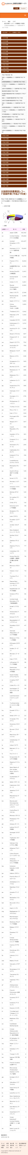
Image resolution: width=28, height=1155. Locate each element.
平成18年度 (5, 162)
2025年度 (5, 37)
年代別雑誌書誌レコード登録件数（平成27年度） (13, 114)
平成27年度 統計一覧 (7, 74)
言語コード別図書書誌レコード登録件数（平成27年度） (13, 78)
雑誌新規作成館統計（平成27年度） (10, 116)
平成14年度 (5, 175)
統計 (9, 21)
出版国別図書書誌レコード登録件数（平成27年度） (13, 81)
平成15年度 (5, 172)
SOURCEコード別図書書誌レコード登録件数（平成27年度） (13, 85)
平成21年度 (5, 152)
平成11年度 (5, 186)
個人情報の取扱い (12, 1145)
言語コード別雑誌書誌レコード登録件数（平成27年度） (13, 104)
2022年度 (5, 48)
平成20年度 (5, 155)
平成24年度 (5, 142)
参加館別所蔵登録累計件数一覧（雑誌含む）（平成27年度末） (14, 94)
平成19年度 (5, 159)
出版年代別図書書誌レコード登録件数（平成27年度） (14, 88)
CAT (14, 21)
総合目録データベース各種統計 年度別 (14, 23)
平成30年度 (5, 61)
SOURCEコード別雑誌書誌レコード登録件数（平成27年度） (13, 110)
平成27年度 (6, 71)
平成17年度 (5, 165)
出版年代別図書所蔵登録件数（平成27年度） (12, 100)
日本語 (16, 8)
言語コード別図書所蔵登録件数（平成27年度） (12, 97)
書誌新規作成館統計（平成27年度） (10, 91)
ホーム (4, 21)
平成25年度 (5, 138)
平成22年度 (5, 149)
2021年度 (5, 51)
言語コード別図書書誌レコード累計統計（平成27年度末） (13, 120)
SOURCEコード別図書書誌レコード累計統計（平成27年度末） (13, 127)
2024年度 (5, 41)
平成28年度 (5, 68)
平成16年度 (5, 169)
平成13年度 (5, 179)
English (23, 8)
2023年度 (5, 44)
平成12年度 (5, 182)
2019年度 (5, 58)
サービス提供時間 (3, 1145)
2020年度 (5, 54)
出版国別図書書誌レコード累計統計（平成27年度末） (14, 123)
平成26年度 (5, 135)
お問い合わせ (7, 1145)
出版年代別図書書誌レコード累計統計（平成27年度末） (14, 131)
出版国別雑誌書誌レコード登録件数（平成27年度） (13, 107)
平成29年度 (5, 64)
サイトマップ (16, 1145)
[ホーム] (14, 3)
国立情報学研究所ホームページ (22, 1145)
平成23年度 (5, 145)
